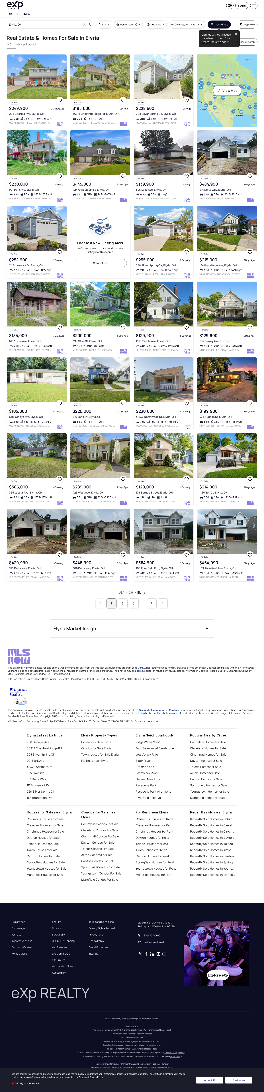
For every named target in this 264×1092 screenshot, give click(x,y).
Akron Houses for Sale (42, 850)
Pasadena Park (146, 785)
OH (131, 592)
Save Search (247, 42)
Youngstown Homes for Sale (209, 791)
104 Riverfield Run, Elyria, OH (154, 568)
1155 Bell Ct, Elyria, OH (213, 492)
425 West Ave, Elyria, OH (88, 492)
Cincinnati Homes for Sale (208, 754)
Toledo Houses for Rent (152, 844)
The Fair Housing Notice (175, 1052)
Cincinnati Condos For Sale (100, 836)
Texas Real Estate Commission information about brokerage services (132, 1045)
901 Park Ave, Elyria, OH (24, 190)
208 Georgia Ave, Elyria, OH (26, 114)
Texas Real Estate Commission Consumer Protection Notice (132, 1049)
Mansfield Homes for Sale (208, 798)
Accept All (209, 1080)
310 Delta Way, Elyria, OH (25, 568)
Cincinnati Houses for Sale (45, 831)
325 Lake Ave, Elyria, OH (151, 190)
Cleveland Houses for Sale (45, 825)
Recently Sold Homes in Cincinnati (213, 831)
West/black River (147, 754)
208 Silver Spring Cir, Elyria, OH (156, 114)
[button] (132, 628)
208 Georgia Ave (38, 742)
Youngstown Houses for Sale (47, 868)
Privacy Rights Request (102, 928)
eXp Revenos (59, 947)
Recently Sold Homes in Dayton (212, 838)
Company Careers (22, 947)
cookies (23, 1074)
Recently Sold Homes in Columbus (213, 819)
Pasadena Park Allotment (153, 791)
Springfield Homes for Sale (208, 785)
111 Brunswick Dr (38, 785)
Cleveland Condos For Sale (99, 830)
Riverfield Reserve (148, 798)
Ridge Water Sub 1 (148, 742)
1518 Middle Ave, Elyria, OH (153, 341)
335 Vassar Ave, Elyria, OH (25, 492)
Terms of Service (159, 1030)
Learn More (175, 1056)
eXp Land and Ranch (63, 966)
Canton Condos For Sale (98, 861)
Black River (143, 761)
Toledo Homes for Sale (205, 767)
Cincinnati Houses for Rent (154, 831)
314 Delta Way (36, 779)
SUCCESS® (58, 934)
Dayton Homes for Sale (206, 761)
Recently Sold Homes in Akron (211, 850)
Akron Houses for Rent (151, 850)
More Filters (221, 24)
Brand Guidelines (98, 947)
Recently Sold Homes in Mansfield (213, 875)
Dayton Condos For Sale (98, 843)
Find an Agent (19, 928)
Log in (242, 5)
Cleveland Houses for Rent (154, 825)
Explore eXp (18, 922)
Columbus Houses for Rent (154, 819)
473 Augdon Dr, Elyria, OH (215, 417)
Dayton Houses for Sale (43, 838)
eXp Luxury (58, 960)
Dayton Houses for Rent (152, 838)
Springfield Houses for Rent (155, 862)
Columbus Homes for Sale (208, 742)
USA (121, 592)
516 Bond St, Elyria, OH (87, 417)
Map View (249, 24)
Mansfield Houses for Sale (45, 875)
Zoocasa (57, 928)
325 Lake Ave (36, 773)
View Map (230, 90)
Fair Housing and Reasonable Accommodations (132, 1033)
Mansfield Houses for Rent (154, 875)
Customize (239, 1080)
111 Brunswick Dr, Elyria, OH (26, 265)
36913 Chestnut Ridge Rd (44, 748)
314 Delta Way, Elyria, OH (215, 190)
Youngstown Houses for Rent (156, 868)
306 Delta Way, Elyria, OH (89, 568)
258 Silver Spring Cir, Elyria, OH (156, 265)
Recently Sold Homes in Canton (212, 856)
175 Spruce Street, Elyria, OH (154, 492)
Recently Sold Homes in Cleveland (213, 825)
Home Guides (19, 953)
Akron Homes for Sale (205, 773)
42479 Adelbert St (39, 767)
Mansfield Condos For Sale (99, 880)
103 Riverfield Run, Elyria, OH (217, 568)
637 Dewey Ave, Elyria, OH (215, 341)
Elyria (141, 592)
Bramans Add (145, 767)
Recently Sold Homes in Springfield (213, 862)
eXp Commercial (61, 953)
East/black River (147, 773)
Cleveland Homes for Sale (208, 748)
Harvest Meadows (148, 779)
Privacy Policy (96, 934)
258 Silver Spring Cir (41, 791)
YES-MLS (140, 667)
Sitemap (93, 953)
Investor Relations (22, 941)
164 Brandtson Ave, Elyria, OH (218, 265)
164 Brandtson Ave (39, 798)
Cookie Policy (96, 941)
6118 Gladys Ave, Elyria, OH (26, 417)
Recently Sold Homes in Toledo (211, 844)
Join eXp (16, 934)
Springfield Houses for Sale (46, 862)
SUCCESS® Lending (63, 941)
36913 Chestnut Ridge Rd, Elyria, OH (96, 114)
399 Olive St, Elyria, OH (87, 341)
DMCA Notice (132, 1026)
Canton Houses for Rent (152, 856)
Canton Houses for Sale (43, 856)
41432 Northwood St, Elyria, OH (156, 417)
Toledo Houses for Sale (43, 844)
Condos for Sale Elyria (96, 748)
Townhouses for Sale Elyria (100, 754)
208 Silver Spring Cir (41, 754)
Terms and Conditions (101, 922)
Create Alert (100, 263)
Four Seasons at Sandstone (155, 748)
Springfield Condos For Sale (100, 867)
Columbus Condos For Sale (100, 824)
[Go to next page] (163, 603)
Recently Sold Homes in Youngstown (213, 868)
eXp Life (56, 922)
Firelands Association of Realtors (159, 710)
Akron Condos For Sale (96, 855)
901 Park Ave (35, 761)
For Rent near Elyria (95, 761)
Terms (82, 1077)
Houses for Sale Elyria (96, 742)
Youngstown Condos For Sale (101, 873)
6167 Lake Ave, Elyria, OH (25, 341)
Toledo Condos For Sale (97, 849)
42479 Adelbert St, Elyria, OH (91, 190)
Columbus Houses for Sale (45, 819)
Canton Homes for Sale (206, 779)
